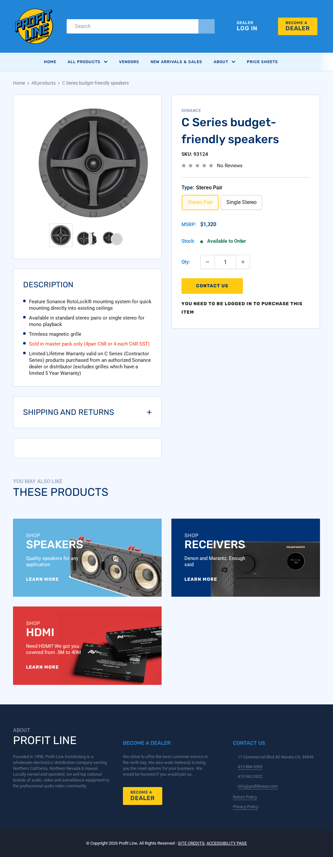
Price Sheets (262, 62)
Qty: (185, 262)
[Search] (206, 26)
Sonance (191, 110)
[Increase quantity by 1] (243, 262)
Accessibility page (226, 843)
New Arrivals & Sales (176, 62)
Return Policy (245, 797)
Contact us (212, 286)
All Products (84, 62)
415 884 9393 (250, 766)
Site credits (191, 843)
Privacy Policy (245, 806)
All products (44, 83)
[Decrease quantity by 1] (207, 262)
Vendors (129, 62)
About (221, 62)
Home (50, 62)
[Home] (34, 26)
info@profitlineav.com (258, 786)
